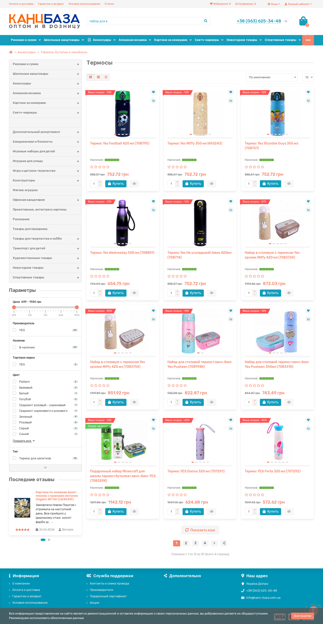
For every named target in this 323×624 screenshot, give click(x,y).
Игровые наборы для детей (34, 151)
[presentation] (9, 511)
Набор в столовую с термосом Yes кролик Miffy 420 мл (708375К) (272, 255)
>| (224, 543)
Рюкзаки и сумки (23, 40)
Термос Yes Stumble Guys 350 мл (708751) (271, 145)
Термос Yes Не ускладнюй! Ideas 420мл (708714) (199, 255)
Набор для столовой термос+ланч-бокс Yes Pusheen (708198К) (199, 364)
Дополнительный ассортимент (36, 132)
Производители (101, 590)
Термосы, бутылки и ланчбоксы (64, 52)
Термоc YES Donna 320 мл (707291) (196, 471)
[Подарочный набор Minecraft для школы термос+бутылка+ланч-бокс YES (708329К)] (123, 441)
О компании (21, 583)
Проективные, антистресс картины (39, 209)
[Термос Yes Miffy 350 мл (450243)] (200, 113)
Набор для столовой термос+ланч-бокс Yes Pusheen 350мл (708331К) (277, 364)
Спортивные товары (280, 40)
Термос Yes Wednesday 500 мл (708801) (122, 253)
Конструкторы (24, 180)
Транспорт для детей (29, 248)
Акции (94, 602)
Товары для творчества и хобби (37, 238)
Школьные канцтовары (61, 40)
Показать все (22, 441)
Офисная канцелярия (29, 200)
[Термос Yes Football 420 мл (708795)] (123, 113)
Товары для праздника (30, 229)
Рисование (21, 219)
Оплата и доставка (21, 3)
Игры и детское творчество (34, 170)
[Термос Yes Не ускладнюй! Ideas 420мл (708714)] (200, 223)
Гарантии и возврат (51, 3)
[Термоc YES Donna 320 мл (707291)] (200, 441)
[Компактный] (106, 77)
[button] (43, 540)
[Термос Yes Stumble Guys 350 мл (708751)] (277, 113)
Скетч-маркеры (207, 40)
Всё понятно (302, 616)
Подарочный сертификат (108, 596)
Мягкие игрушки (25, 190)
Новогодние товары (242, 40)
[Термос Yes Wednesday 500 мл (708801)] (123, 223)
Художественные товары (32, 258)
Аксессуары (102, 40)
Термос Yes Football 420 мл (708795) (119, 143)
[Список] (98, 77)
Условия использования (84, 3)
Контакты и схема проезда (109, 583)
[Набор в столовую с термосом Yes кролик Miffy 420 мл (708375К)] (277, 223)
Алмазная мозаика (133, 40)
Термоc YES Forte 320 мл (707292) (273, 471)
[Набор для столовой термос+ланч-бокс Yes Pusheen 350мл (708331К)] (277, 332)
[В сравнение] (153, 100)
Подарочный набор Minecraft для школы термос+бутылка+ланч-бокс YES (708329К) (123, 476)
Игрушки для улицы (28, 161)
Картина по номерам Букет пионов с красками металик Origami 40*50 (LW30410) (57, 495)
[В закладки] (153, 92)
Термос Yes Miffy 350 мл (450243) (194, 143)
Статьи (109, 3)
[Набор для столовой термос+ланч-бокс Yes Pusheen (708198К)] (200, 332)
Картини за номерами (170, 40)
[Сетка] (91, 77)
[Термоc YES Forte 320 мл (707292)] (277, 441)
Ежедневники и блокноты (32, 141)
